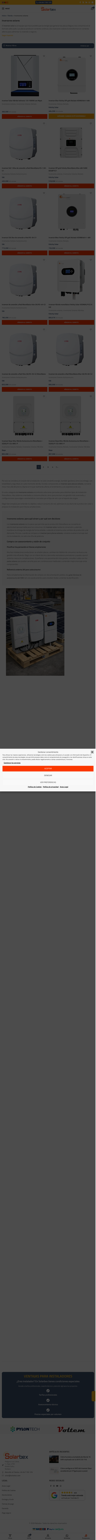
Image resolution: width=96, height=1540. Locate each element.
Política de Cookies (35, 786)
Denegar (48, 775)
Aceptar (48, 768)
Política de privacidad (51, 786)
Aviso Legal (64, 786)
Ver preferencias (48, 782)
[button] (92, 752)
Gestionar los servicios (12, 762)
